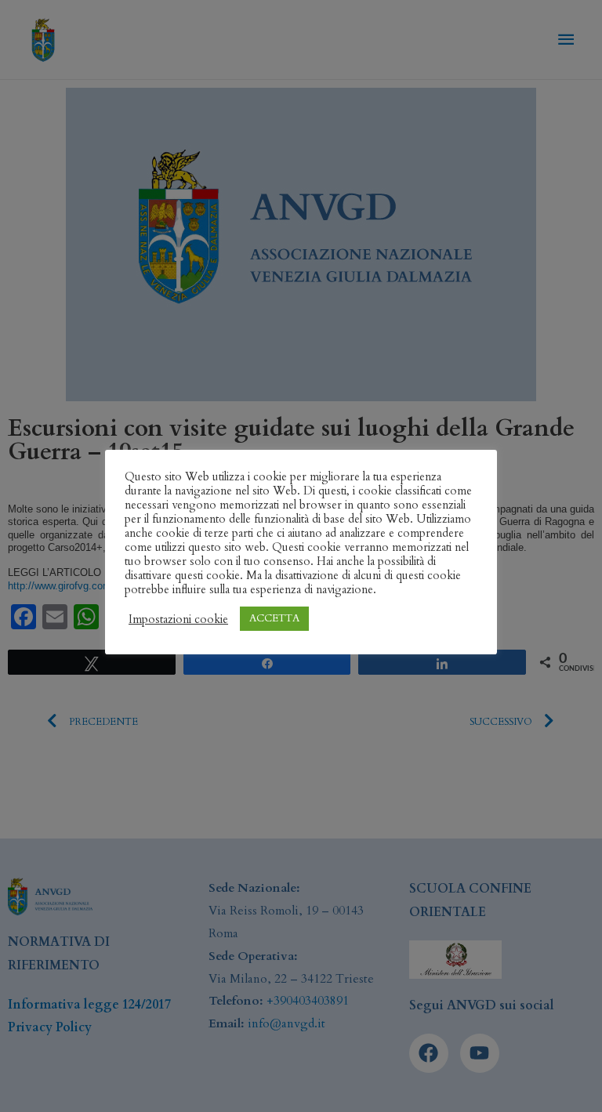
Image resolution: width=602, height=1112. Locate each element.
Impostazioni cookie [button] (178, 619)
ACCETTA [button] (274, 618)
